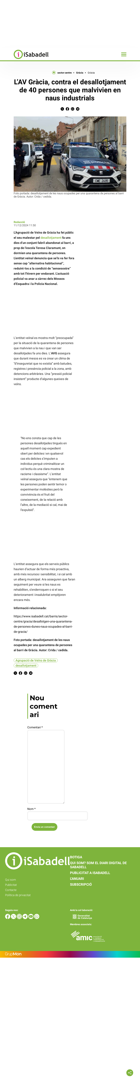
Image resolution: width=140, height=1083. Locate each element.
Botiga (76, 857)
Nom (31, 809)
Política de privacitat (18, 895)
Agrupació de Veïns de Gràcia (36, 660)
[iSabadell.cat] (24, 59)
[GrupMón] (70, 954)
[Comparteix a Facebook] (67, 109)
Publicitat (11, 885)
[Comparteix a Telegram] (77, 109)
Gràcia (79, 72)
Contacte (11, 890)
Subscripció (81, 884)
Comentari (35, 727)
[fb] (8, 918)
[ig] (20, 918)
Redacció (19, 222)
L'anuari (77, 879)
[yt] (31, 918)
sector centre (64, 72)
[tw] (14, 918)
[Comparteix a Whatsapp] (72, 109)
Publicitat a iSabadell (90, 873)
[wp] (36, 918)
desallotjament (51, 237)
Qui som (10, 879)
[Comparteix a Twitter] (62, 109)
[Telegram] (25, 918)
